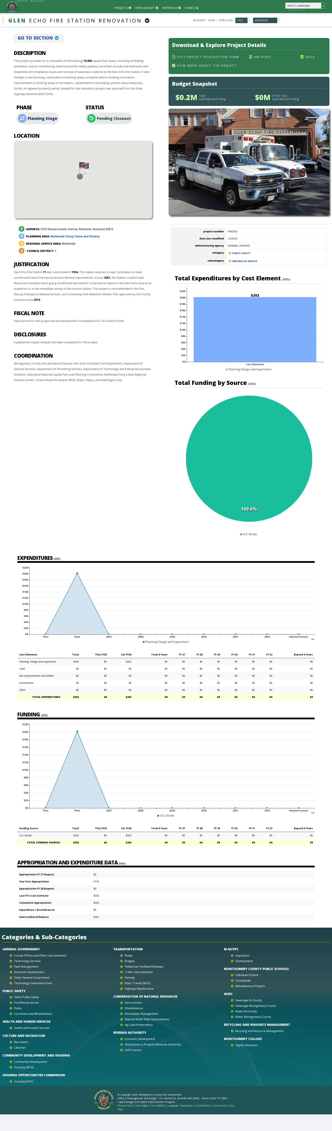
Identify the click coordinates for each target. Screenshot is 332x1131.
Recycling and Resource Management (257, 1025)
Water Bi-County (246, 1011)
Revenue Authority (129, 1032)
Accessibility (157, 1105)
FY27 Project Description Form (208, 57)
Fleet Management (26, 966)
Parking (130, 977)
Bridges (130, 961)
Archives (262, 57)
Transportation (128, 949)
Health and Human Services (26, 1021)
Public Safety (241, 253)
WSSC (228, 994)
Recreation (21, 1042)
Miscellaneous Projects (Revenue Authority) (153, 1044)
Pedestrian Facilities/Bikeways (144, 966)
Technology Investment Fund (33, 983)
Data (310, 57)
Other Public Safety (26, 997)
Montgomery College (243, 1039)
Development (244, 961)
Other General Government (31, 977)
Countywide (243, 980)
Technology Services (27, 961)
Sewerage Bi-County (248, 1000)
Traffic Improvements (139, 972)
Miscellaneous (134, 1008)
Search (190, 8)
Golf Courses (133, 1050)
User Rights (142, 1105)
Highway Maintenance (139, 989)
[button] (83, 171)
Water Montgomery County (253, 1017)
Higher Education (246, 1045)
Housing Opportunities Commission (34, 1075)
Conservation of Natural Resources (145, 996)
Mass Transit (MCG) (137, 983)
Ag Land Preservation (139, 1025)
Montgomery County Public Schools (256, 969)
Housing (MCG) (24, 1067)
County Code (220, 1105)
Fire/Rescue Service (244, 261)
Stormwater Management (141, 1014)
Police (18, 1008)
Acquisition (242, 955)
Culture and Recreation (24, 1036)
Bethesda (50, 243)
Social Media (203, 1105)
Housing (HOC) (23, 1081)
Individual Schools (247, 975)
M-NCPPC (231, 949)
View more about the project (207, 66)
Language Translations (180, 1105)
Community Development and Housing (36, 1055)
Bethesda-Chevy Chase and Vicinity (63, 236)
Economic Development (29, 972)
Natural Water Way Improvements (147, 1019)
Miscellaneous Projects (250, 986)
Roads (129, 955)
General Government (21, 949)
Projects (121, 8)
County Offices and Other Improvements (40, 955)
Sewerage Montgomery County (255, 1006)
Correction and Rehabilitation (33, 1014)
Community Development (30, 1062)
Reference (169, 8)
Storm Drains (133, 1003)
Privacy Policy (125, 1105)
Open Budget (145, 8)
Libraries (20, 1047)
